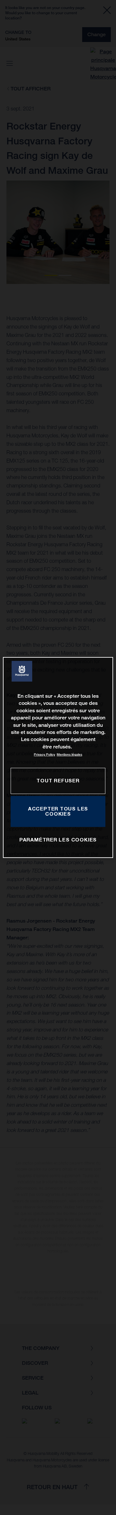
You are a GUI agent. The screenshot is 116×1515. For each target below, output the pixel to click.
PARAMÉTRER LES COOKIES (58, 839)
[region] (58, 757)
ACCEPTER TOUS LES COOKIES (58, 811)
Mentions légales (69, 754)
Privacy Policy (44, 754)
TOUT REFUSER (57, 780)
